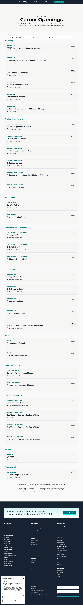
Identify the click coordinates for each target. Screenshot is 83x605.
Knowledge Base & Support (62, 556)
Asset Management (34, 540)
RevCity (58, 552)
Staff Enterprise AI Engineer (17, 403)
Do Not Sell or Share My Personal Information (39, 594)
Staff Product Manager (15, 187)
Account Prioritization (8, 553)
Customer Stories (60, 542)
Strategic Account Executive (17, 355)
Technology (33, 553)
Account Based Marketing (36, 528)
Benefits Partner (13, 205)
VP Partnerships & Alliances (17, 475)
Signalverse (6, 527)
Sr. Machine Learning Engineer (18, 259)
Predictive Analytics (8, 565)
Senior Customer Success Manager (20, 373)
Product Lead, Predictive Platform (19, 151)
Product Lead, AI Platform (16, 139)
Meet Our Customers (61, 544)
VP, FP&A (10, 457)
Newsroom (59, 576)
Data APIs (59, 564)
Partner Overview (34, 566)
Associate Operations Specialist (19, 127)
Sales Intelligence (8, 549)
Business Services (34, 544)
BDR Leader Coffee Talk (62, 550)
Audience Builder (7, 543)
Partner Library (33, 560)
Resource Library (61, 526)
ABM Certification (60, 537)
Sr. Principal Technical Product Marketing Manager (26, 109)
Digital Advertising (7, 539)
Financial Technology (35, 548)
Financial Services (34, 546)
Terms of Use (33, 588)
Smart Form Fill (6, 545)
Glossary (59, 533)
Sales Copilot (6, 551)
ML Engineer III (12, 235)
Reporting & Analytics (8, 547)
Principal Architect (14, 277)
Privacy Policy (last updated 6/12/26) (37, 590)
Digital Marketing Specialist (17, 72)
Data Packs (59, 562)
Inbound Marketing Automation (37, 530)
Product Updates (60, 554)
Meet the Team (60, 572)
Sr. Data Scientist (13, 247)
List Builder (6, 557)
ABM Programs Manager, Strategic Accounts (24, 48)
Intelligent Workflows (8, 541)
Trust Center (59, 560)
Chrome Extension (7, 563)
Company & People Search (9, 561)
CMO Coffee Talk (60, 548)
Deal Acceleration (34, 533)
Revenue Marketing (8, 535)
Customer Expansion (35, 535)
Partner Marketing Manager (17, 85)
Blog (58, 530)
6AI (4, 529)
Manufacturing (33, 551)
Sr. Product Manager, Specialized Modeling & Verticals (27, 175)
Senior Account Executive (16, 343)
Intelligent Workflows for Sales (10, 555)
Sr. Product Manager (15, 163)
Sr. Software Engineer (15, 289)
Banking (32, 542)
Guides (58, 528)
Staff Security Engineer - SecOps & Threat (23, 415)
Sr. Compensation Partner (17, 217)
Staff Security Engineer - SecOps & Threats (23, 439)
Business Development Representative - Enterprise (26, 60)
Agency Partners (34, 568)
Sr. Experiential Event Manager (18, 97)
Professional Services (35, 564)
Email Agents (6, 537)
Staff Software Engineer (16, 313)
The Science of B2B (61, 535)
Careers (58, 574)
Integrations (33, 562)
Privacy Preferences (34, 592)
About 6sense (60, 570)
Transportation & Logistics (36, 555)
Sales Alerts (6, 559)
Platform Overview (7, 525)
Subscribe (68, 595)
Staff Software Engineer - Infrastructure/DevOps (25, 325)
